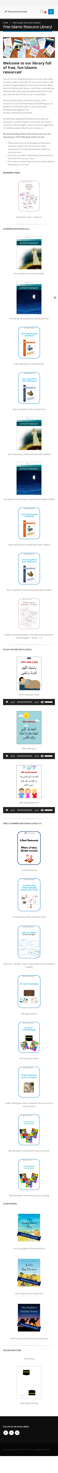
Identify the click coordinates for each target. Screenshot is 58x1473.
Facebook (5, 1432)
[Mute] (42, 702)
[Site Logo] (15, 11)
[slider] (49, 702)
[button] (42, 12)
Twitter (11, 1432)
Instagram (17, 1432)
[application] (29, 702)
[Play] (7, 702)
